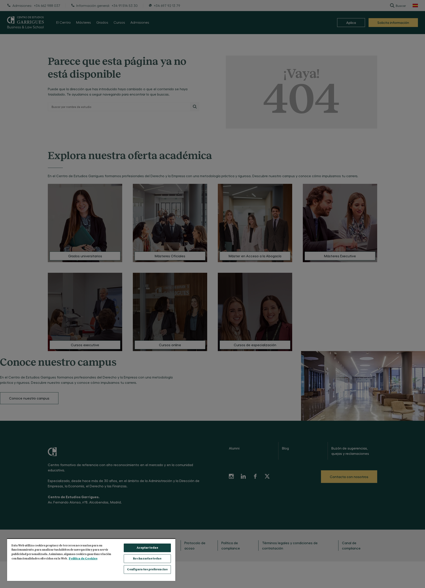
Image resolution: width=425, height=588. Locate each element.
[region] (91, 559)
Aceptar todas (147, 547)
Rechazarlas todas (147, 558)
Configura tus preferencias (147, 569)
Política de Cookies (83, 558)
